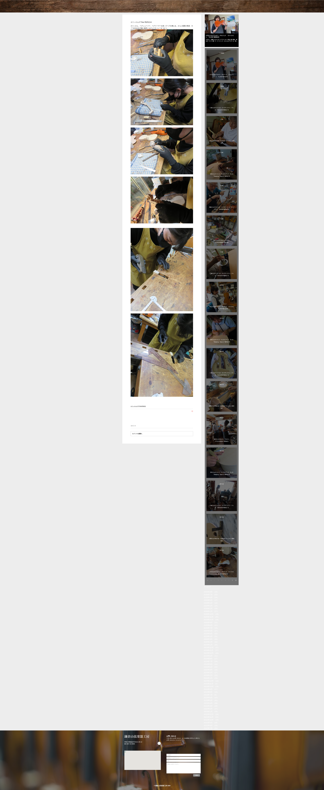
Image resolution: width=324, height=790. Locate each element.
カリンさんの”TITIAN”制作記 (138, 406)
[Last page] (235, 580)
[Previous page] (211, 580)
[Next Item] (236, 24)
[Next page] (232, 580)
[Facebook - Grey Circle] (159, 743)
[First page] (207, 580)
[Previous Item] (207, 24)
